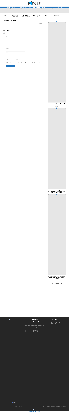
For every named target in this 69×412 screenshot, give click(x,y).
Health (25, 7)
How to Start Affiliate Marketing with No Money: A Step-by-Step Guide (57, 15)
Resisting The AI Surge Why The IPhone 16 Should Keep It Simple (5, 15)
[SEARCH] (65, 7)
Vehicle (34, 7)
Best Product (7, 7)
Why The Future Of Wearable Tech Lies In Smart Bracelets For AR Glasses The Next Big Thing (56, 105)
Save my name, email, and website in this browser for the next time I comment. (19, 59)
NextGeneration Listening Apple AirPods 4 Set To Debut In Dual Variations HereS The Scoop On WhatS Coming (56, 191)
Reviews (17, 7)
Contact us (53, 406)
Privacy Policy (58, 406)
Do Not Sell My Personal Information (34, 411)
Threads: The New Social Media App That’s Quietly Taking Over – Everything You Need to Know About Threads (36, 15)
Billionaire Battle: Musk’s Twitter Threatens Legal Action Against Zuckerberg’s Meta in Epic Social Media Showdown (26, 15)
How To (12, 7)
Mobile (30, 7)
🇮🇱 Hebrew (14, 402)
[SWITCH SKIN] (63, 7)
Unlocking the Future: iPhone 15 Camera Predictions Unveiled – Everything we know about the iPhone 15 (15, 15)
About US (43, 7)
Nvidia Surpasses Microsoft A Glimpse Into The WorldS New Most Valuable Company (56, 277)
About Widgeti (63, 406)
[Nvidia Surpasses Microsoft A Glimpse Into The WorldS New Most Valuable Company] (57, 234)
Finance (39, 7)
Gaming (21, 7)
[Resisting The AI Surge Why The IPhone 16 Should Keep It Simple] (5, 10)
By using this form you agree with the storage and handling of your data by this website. (23, 62)
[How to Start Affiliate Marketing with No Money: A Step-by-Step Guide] (57, 10)
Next (68, 13)
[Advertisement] (57, 291)
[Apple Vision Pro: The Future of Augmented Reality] (46, 10)
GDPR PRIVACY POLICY (46, 406)
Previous (0, 13)
